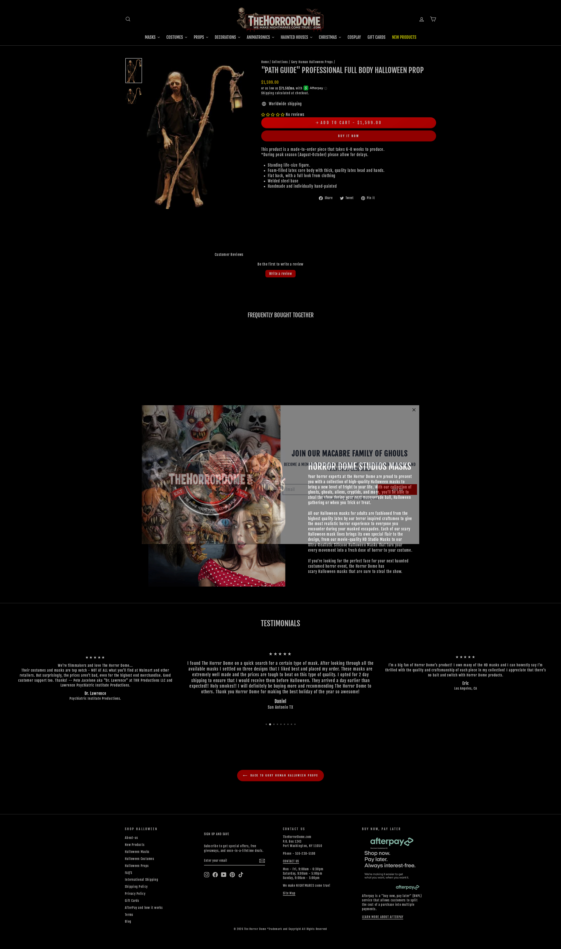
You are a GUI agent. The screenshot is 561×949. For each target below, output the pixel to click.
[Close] (413, 409)
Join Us (397, 489)
